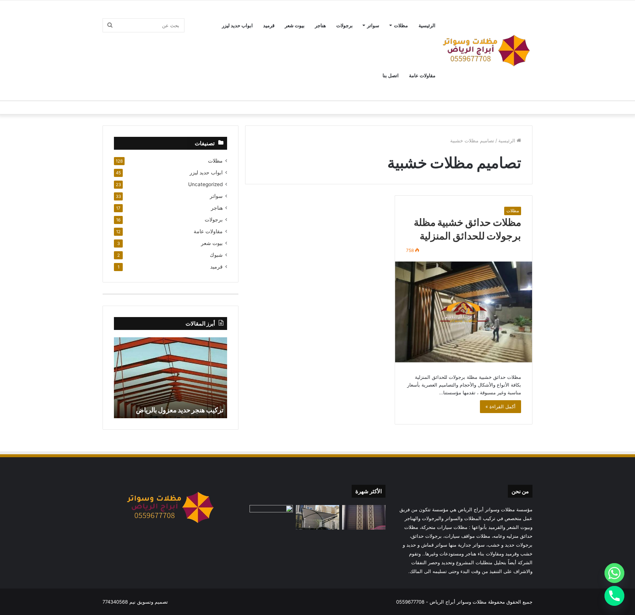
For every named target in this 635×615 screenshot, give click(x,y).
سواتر (373, 25)
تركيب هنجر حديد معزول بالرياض (179, 410)
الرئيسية (427, 25)
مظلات (401, 25)
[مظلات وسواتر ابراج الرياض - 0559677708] (486, 50)
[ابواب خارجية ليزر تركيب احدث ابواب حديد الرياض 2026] (363, 517)
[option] (170, 377)
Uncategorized (205, 184)
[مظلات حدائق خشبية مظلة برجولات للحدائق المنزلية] (463, 312)
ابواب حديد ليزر (237, 25)
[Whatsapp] (614, 573)
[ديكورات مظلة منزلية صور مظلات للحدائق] (271, 517)
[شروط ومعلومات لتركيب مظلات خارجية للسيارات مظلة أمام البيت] (317, 517)
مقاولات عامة (422, 75)
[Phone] (614, 596)
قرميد (269, 25)
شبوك (216, 255)
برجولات (344, 25)
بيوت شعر (295, 25)
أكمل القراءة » (500, 406)
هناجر (320, 25)
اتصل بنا (391, 75)
